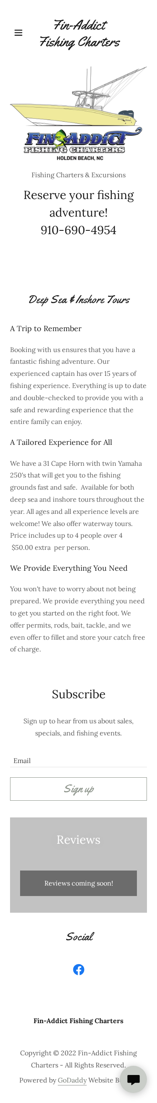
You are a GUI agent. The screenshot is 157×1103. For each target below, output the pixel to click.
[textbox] (78, 756)
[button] (20, 32)
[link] (78, 33)
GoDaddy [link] (72, 1080)
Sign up (78, 789)
